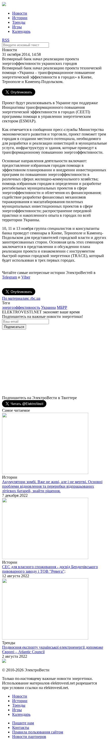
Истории (19, 18)
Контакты (20, 727)
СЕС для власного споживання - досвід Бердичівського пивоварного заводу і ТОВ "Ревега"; (50, 569)
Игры (17, 27)
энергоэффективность (21, 307)
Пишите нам (23, 723)
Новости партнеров (29, 736)
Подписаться (14, 327)
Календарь (21, 31)
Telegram (9, 277)
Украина (48, 307)
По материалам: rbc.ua (21, 298)
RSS (5, 40)
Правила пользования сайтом (37, 732)
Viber (25, 277)
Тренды (18, 22)
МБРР (62, 307)
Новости (19, 13)
